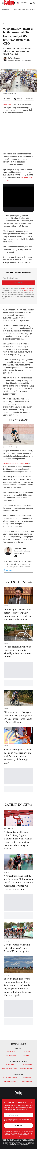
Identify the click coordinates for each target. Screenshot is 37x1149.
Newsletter (30, 98)
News (4, 24)
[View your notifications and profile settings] (14, 3)
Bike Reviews (27, 1077)
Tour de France (10, 1051)
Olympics (26, 1055)
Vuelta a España (11, 1055)
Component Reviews (10, 1081)
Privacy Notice (28, 290)
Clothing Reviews (27, 1081)
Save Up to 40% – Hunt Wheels (24, 9)
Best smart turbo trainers (9, 1068)
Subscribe (24, 3)
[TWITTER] (16, 556)
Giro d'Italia (26, 1051)
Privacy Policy (25, 1133)
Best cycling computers (27, 1068)
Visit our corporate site (25, 1140)
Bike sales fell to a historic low (15, 464)
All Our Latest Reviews (10, 1077)
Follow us (19, 98)
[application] (18, 195)
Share (8, 98)
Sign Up (18, 1125)
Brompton (7, 105)
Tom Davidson (15, 58)
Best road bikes (9, 1064)
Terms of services (26, 288)
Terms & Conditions (16, 1134)
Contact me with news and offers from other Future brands (18, 1120)
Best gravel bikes (27, 1064)
